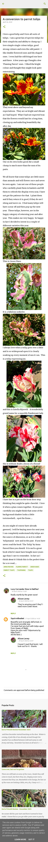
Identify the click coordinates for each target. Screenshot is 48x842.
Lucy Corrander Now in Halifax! (25, 589)
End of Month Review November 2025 (16, 730)
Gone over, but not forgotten (13, 769)
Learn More (20, 839)
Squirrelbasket (17, 618)
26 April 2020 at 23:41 (26, 601)
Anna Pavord (8, 567)
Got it (31, 839)
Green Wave (34, 567)
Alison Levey (23, 599)
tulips (30, 570)
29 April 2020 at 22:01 (26, 641)
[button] (4, 26)
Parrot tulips (9, 570)
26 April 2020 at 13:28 (19, 591)
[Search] (44, 4)
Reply (13, 613)
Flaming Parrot (22, 567)
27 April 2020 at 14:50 (32, 618)
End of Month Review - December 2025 (16, 809)
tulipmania (21, 570)
